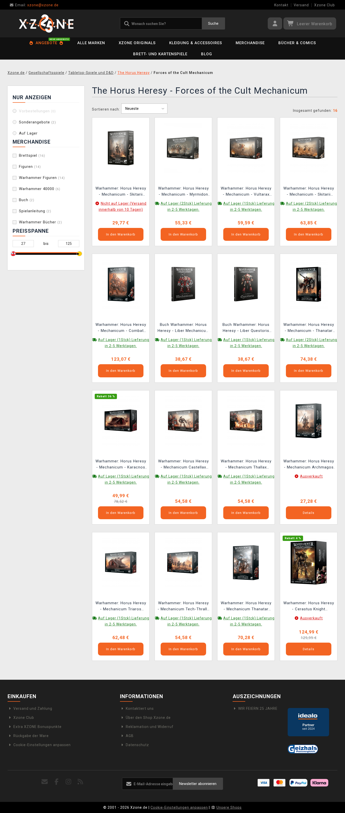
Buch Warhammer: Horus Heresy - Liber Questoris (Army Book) (246, 328)
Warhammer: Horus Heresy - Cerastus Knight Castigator (308, 607)
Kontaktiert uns (140, 708)
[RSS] (80, 781)
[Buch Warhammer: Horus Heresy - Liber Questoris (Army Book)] (246, 284)
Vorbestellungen (37, 111)
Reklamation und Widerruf (150, 727)
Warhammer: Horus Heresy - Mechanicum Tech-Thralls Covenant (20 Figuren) (183, 607)
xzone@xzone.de (37, 5)
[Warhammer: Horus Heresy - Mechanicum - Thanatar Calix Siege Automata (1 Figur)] (309, 284)
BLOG (206, 54)
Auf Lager (28, 133)
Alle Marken (91, 43)
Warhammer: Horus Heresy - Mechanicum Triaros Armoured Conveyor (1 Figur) (120, 607)
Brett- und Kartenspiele (160, 54)
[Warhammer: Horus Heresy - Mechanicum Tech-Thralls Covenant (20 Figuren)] (183, 562)
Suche (213, 23)
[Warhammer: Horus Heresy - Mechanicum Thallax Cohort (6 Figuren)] (246, 420)
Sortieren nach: (106, 109)
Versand (301, 5)
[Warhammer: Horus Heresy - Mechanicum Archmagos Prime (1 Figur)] (309, 420)
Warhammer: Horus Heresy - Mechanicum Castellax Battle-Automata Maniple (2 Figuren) (183, 465)
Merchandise (250, 43)
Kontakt (281, 5)
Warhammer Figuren (42, 177)
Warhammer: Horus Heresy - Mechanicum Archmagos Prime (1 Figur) (308, 465)
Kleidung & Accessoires (195, 43)
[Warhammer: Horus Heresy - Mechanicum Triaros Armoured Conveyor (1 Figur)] (121, 562)
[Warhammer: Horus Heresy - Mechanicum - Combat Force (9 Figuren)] (121, 284)
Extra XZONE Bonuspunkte (37, 727)
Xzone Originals (137, 43)
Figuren (30, 166)
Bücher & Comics (297, 43)
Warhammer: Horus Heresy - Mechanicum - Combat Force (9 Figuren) (120, 328)
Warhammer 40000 (39, 189)
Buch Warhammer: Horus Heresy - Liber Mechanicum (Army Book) (183, 328)
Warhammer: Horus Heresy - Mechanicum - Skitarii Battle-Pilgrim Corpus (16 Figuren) (308, 192)
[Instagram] (68, 781)
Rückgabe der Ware (31, 736)
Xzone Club (324, 5)
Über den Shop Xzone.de (148, 718)
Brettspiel (32, 155)
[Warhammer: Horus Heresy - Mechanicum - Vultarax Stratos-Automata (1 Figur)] (246, 148)
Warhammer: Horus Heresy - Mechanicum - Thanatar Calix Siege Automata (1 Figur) (308, 328)
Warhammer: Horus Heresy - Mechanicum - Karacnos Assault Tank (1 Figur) (120, 465)
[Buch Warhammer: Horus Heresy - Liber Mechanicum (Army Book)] (183, 284)
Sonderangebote (37, 122)
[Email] (44, 781)
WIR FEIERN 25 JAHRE (258, 708)
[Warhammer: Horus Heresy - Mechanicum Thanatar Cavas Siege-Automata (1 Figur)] (246, 562)
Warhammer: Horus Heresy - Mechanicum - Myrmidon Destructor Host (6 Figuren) (183, 192)
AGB (130, 736)
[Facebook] (56, 781)
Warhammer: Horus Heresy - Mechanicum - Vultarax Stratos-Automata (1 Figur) (246, 192)
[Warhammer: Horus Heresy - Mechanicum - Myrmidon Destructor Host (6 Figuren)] (183, 148)
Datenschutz (137, 745)
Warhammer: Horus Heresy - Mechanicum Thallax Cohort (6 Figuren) (246, 465)
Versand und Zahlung (32, 708)
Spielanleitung (35, 211)
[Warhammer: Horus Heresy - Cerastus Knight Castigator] (309, 562)
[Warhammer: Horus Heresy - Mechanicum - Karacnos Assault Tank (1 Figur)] (121, 420)
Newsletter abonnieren (197, 783)
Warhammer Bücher (40, 222)
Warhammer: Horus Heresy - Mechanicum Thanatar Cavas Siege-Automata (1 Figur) (246, 607)
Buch (26, 200)
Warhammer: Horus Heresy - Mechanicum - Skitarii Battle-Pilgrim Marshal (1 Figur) (120, 192)
